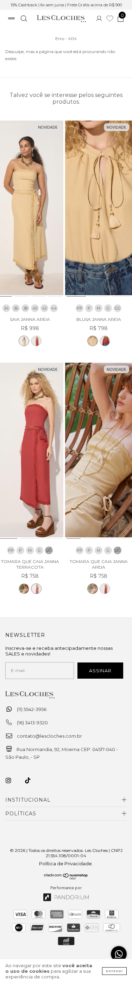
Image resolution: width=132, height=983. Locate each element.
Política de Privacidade (65, 863)
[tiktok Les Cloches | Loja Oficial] (32, 781)
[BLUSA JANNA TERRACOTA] (105, 341)
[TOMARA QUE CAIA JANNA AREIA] (24, 588)
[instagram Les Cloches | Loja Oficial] (12, 781)
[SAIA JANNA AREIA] (24, 341)
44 (54, 308)
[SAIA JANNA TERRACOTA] (36, 341)
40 (34, 308)
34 (6, 308)
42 (44, 308)
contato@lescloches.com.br (49, 736)
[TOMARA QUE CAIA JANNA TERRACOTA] (36, 588)
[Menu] (11, 19)
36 (16, 308)
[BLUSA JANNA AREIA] (98, 209)
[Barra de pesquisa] (23, 19)
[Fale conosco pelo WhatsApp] (119, 954)
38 (25, 308)
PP (79, 308)
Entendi (114, 971)
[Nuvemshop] (66, 878)
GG (117, 308)
